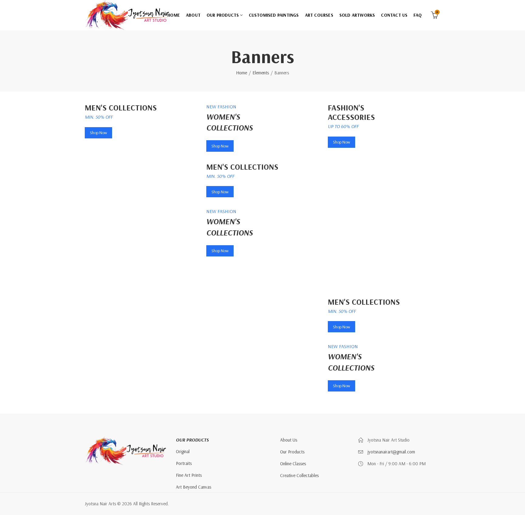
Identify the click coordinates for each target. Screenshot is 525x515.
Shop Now (98, 132)
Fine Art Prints (189, 475)
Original (183, 451)
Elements (260, 73)
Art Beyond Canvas (193, 487)
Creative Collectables (299, 475)
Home (241, 73)
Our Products (292, 452)
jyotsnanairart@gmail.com (391, 452)
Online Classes (293, 463)
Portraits (184, 463)
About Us (288, 440)
